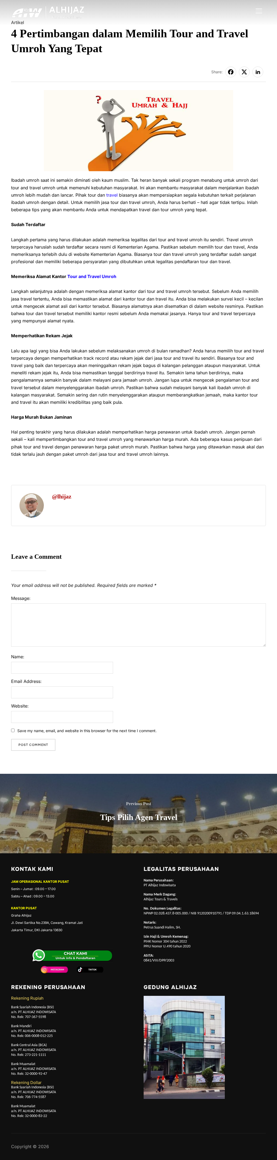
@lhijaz (61, 496)
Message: (21, 598)
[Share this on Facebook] (230, 72)
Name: (17, 656)
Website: (20, 706)
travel (112, 195)
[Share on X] (244, 72)
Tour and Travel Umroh (92, 276)
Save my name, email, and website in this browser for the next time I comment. (87, 730)
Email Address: (26, 681)
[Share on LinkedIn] (257, 72)
